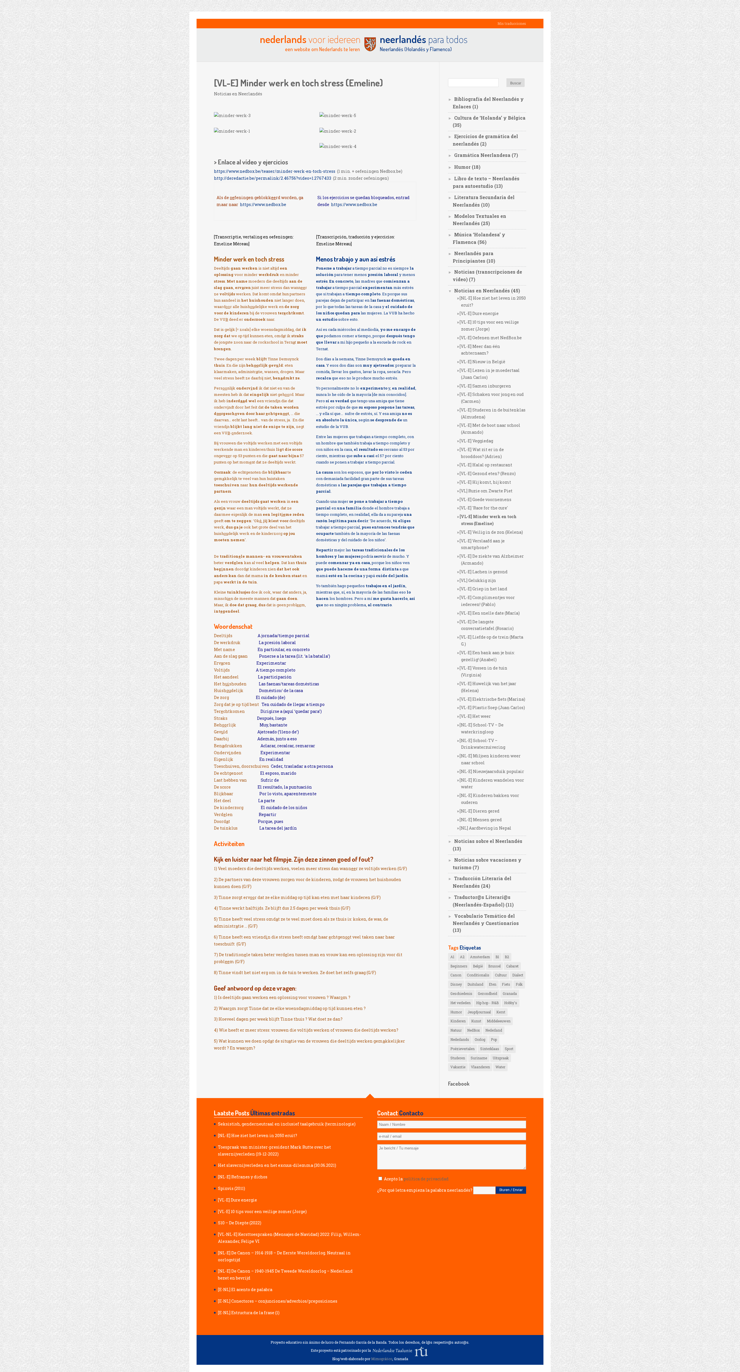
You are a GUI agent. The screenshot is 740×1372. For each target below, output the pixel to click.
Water (500, 1067)
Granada (510, 993)
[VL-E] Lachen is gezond (484, 571)
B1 (497, 956)
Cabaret (512, 966)
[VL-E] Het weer (475, 716)
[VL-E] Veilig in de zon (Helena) (491, 532)
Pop (494, 1039)
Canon (455, 975)
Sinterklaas (489, 1048)
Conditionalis (478, 975)
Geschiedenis (461, 993)
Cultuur (501, 975)
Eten (492, 984)
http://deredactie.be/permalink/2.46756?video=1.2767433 (273, 178)
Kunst (476, 1021)
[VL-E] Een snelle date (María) (490, 613)
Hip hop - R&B (487, 1002)
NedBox (473, 1030)
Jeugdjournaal (479, 1012)
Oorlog (480, 1039)
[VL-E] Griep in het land (483, 589)
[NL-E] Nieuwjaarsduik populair (492, 771)
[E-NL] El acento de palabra (245, 1289)
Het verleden (460, 1002)
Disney (456, 984)
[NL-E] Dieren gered (480, 811)
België (478, 966)
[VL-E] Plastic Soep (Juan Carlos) (492, 707)
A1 (452, 956)
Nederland (493, 1030)
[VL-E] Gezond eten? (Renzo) (488, 473)
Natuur (456, 1030)
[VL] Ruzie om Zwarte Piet (486, 491)
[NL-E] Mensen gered (481, 819)
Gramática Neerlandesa (482, 155)
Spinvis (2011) (231, 1188)
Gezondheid (487, 993)
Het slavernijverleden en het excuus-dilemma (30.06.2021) (277, 1165)
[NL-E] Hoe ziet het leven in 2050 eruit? (257, 1135)
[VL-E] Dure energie (479, 313)
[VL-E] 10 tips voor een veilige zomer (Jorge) (262, 1211)
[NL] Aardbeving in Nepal (485, 828)
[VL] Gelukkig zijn (478, 580)
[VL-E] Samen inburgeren (485, 386)
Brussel (494, 966)
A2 (462, 956)
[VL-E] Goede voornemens (485, 499)
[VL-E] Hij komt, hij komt (485, 482)
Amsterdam (480, 956)
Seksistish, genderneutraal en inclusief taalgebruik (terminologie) (287, 1124)
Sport (509, 1048)
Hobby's (510, 1002)
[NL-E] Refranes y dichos (242, 1177)
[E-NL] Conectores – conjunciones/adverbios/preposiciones (277, 1301)
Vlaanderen (480, 1067)
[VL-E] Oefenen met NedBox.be (491, 337)
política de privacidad (426, 1179)
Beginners (458, 966)
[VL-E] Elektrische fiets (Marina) (492, 699)
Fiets (506, 984)
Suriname (479, 1058)
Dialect (517, 975)
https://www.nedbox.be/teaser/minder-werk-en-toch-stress (275, 171)
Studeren (457, 1058)
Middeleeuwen (498, 1021)
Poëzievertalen (462, 1048)
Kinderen (458, 1021)
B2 (507, 956)
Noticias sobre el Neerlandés (488, 841)
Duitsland (475, 984)
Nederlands (459, 1039)
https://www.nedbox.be (263, 204)
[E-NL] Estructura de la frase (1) (249, 1312)
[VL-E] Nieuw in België (482, 361)
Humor (462, 167)
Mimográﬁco (381, 1358)
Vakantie (457, 1067)
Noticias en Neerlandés (238, 94)
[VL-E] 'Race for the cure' (484, 508)
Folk (519, 984)
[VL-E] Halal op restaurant (486, 465)
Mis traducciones (511, 23)
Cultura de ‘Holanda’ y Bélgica (490, 118)
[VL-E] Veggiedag (476, 441)
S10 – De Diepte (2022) (239, 1222)
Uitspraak (501, 1058)
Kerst (500, 1012)
